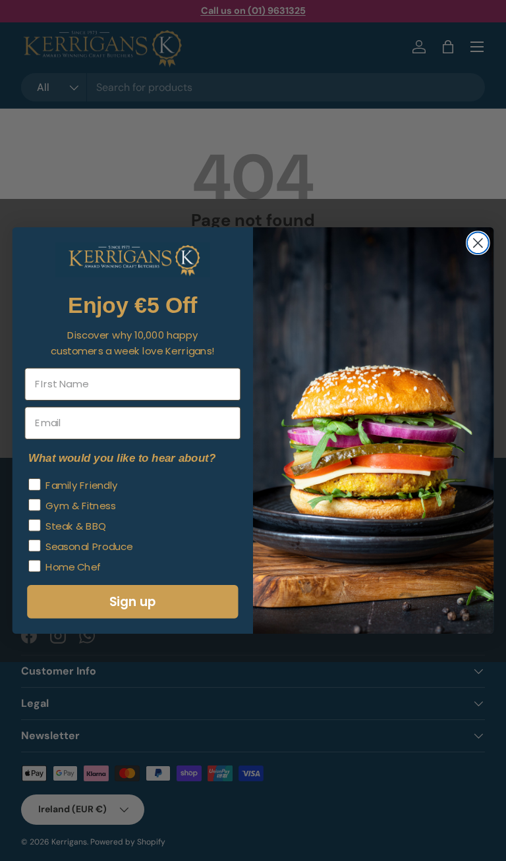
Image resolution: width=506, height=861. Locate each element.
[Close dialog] (478, 243)
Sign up (132, 601)
